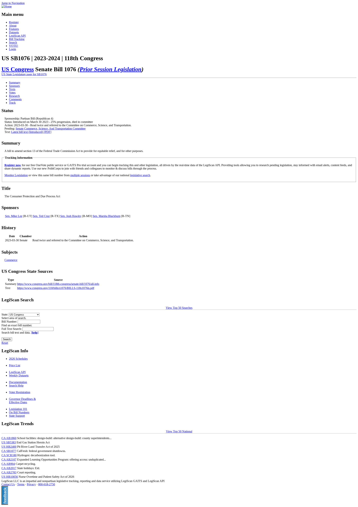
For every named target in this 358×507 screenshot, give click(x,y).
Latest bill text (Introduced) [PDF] (31, 132)
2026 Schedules (18, 358)
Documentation (18, 382)
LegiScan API (17, 35)
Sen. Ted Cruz (41, 216)
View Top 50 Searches (179, 307)
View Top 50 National (179, 431)
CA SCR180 (9, 455)
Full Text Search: (11, 328)
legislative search (140, 175)
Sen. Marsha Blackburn (106, 216)
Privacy (31, 484)
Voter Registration (19, 392)
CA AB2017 (8, 468)
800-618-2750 (46, 484)
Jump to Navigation (13, 3)
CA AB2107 (8, 459)
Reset (4, 342)
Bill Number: (9, 321)
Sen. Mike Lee (13, 216)
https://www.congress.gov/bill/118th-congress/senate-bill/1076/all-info (58, 283)
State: (5, 314)
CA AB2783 (8, 472)
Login (12, 49)
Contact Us (8, 484)
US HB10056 (9, 476)
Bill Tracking (16, 39)
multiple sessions (80, 175)
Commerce (10, 260)
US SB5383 (8, 442)
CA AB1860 (8, 438)
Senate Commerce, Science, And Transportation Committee (51, 128)
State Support (17, 415)
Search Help (16, 385)
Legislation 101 (18, 409)
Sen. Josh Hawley (70, 216)
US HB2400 (8, 446)
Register (14, 22)
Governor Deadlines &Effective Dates (22, 400)
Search (13, 42)
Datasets (14, 32)
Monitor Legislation (16, 175)
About (12, 25)
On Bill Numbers (19, 412)
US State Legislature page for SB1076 (24, 74)
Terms (20, 484)
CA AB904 (8, 463)
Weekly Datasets (19, 375)
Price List (14, 365)
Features (14, 29)
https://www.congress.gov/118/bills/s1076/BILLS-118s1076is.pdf (55, 288)
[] (34, 332)
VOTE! (13, 45)
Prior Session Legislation (111, 69)
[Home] (6, 6)
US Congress (17, 69)
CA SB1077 (8, 451)
